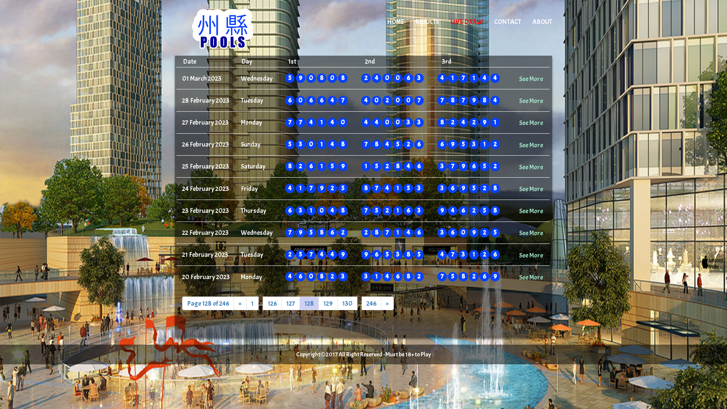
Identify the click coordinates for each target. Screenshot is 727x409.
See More (531, 79)
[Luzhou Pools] (239, 28)
